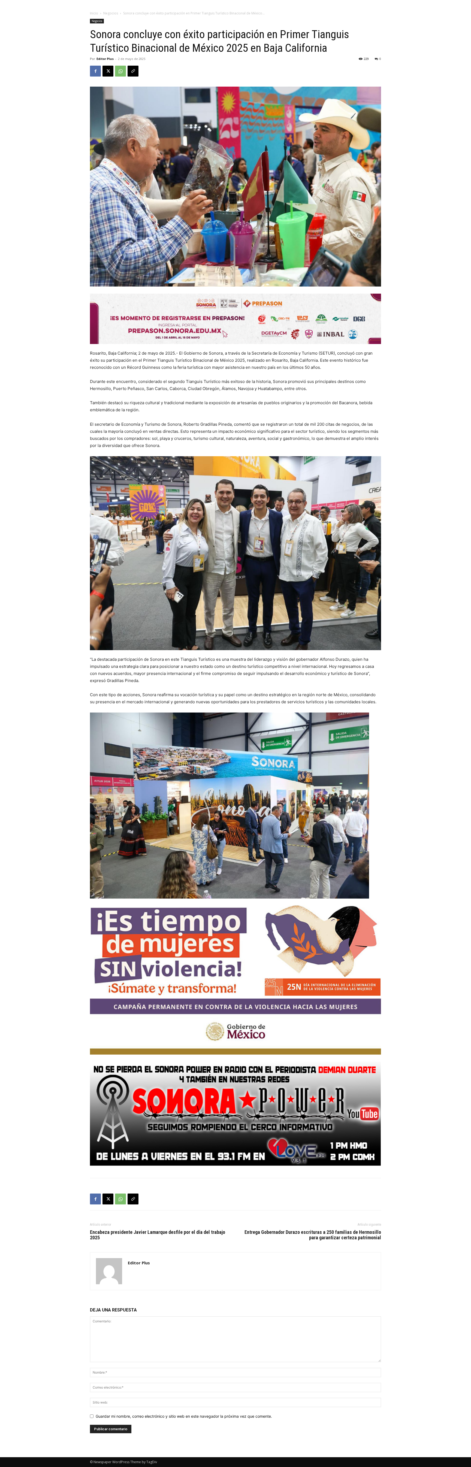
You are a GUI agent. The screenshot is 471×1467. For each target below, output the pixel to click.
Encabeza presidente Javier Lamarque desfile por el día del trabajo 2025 (157, 1234)
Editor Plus (105, 59)
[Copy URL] (133, 71)
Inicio (94, 13)
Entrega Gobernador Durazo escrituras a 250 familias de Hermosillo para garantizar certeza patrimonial (312, 1234)
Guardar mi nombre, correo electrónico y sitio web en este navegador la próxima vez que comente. (184, 1416)
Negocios (110, 13)
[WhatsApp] (120, 71)
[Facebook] (95, 71)
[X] (107, 71)
